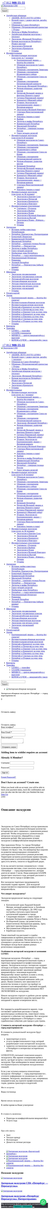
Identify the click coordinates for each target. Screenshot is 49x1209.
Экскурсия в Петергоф (21, 46)
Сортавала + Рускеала (26, 208)
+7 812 (13, 2)
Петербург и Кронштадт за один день (28, 314)
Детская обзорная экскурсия (24, 281)
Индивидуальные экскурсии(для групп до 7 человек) (24, 56)
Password (5, 768)
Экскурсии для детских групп (24, 286)
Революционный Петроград (24, 258)
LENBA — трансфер (20, 331)
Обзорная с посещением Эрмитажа (32, 69)
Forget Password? (8, 777)
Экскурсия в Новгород (27, 204)
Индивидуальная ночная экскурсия (27, 305)
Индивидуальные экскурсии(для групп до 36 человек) (24, 193)
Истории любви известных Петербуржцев (23, 230)
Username (5, 763)
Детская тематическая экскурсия (26, 284)
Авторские (11, 227)
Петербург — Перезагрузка (23, 246)
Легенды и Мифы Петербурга (24, 32)
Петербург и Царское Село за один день (29, 312)
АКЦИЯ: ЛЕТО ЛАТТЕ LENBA (26, 18)
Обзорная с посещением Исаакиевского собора (27, 73)
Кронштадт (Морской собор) (29, 100)
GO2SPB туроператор (21, 333)
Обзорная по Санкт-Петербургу (25, 25)
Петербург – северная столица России (28, 244)
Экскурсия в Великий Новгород (31, 109)
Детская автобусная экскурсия (24, 279)
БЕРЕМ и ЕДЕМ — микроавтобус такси (29, 340)
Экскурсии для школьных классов (26, 276)
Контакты (10, 326)
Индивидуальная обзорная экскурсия (28, 302)
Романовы (16, 260)
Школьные (11, 272)
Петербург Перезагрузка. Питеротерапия (29, 234)
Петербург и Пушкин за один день (26, 321)
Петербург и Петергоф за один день (27, 309)
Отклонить (27, 1207)
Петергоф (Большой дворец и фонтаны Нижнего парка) (30, 94)
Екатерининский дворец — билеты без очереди (29, 61)
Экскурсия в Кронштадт (22, 48)
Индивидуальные (14, 53)
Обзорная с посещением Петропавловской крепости (29, 82)
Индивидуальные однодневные (25, 206)
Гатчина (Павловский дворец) (30, 98)
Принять (17, 1207)
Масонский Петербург (27, 126)
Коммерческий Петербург (28, 124)
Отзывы (15, 51)
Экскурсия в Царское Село (29, 196)
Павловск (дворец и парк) (28, 117)
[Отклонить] (33, 1207)
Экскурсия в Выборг (26, 211)
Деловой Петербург (20, 262)
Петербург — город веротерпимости (27, 255)
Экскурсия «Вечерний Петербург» (26, 39)
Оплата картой (12, 293)
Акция (9, 295)
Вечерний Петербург (26, 166)
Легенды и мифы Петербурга (30, 121)
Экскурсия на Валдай (26, 218)
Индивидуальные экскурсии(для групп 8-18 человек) (24, 136)
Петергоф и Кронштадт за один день (27, 307)
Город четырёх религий (22, 251)
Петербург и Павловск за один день (27, 316)
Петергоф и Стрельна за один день (26, 319)
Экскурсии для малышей (22, 288)
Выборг (20, 119)
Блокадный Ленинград (21, 236)
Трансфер (10, 328)
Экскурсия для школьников (23, 274)
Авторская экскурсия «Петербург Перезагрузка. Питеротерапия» (20, 1197)
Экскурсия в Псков (25, 213)
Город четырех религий (27, 133)
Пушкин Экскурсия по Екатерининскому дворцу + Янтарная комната (29, 104)
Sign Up (4, 794)
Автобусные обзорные (16, 15)
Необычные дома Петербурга (24, 253)
